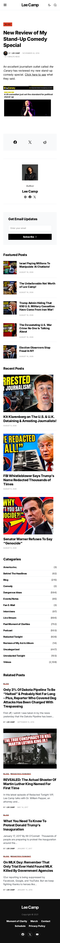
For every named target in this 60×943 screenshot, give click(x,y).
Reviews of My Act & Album (18, 643)
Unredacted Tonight (14, 655)
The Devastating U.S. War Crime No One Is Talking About (35, 328)
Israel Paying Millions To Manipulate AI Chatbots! (34, 265)
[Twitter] (30, 934)
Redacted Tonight (12, 636)
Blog (7, 24)
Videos (7, 662)
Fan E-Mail (9, 605)
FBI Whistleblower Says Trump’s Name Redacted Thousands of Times (28, 480)
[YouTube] (37, 934)
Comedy (8, 586)
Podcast (7, 630)
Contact (45, 921)
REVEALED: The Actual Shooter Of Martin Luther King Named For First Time (29, 784)
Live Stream (9, 617)
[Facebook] (23, 934)
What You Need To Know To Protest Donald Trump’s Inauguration (24, 825)
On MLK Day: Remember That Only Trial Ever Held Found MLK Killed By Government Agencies (28, 866)
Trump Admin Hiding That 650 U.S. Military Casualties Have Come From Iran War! (37, 306)
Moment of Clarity (16, 921)
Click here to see (35, 74)
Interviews (9, 611)
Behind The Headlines (15, 573)
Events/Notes (10, 598)
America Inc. (10, 567)
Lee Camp (30, 4)
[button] (5, 5)
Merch (34, 921)
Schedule (20, 926)
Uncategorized (11, 649)
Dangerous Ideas (12, 592)
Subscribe (28, 236)
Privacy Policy (37, 926)
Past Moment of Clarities (16, 624)
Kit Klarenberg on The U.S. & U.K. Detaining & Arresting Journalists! (29, 419)
